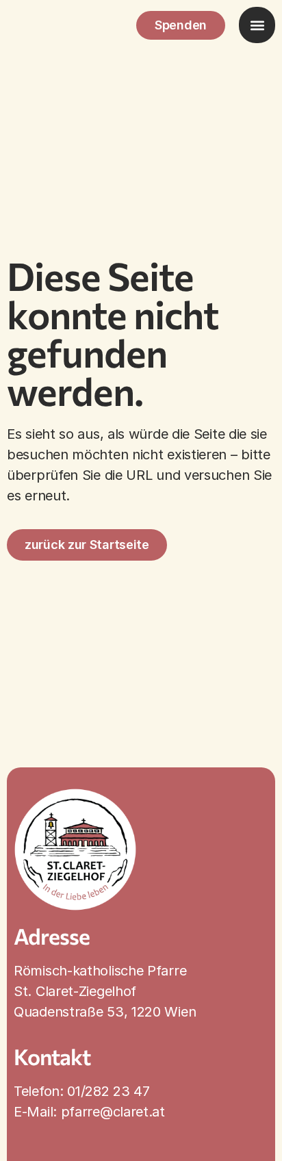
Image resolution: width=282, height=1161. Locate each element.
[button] (257, 25)
